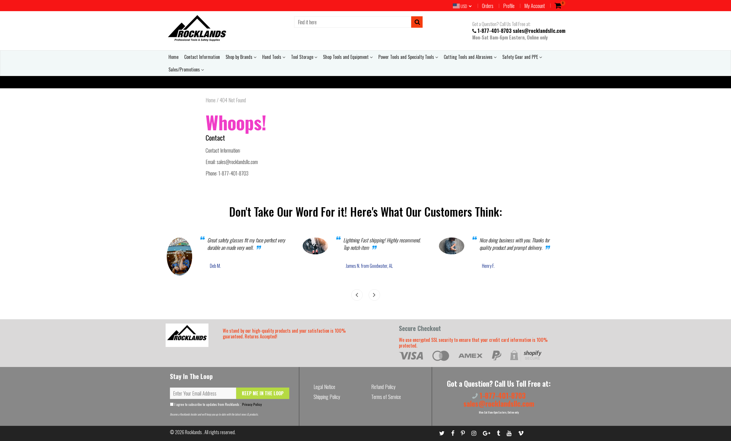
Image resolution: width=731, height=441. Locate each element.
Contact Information (202, 56)
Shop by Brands (240, 56)
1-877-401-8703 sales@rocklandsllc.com (521, 30)
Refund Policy (383, 386)
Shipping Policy (327, 396)
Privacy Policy (252, 404)
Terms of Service (386, 396)
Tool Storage (302, 56)
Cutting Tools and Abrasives (469, 56)
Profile (509, 5)
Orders (487, 5)
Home (173, 56)
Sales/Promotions (184, 69)
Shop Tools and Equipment (346, 56)
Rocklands (194, 432)
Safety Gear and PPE (520, 56)
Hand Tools (272, 56)
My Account (534, 5)
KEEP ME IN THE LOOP (263, 393)
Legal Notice (324, 386)
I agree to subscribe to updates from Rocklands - (218, 404)
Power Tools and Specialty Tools (406, 56)
